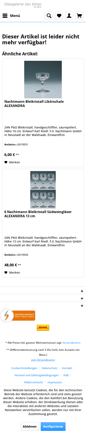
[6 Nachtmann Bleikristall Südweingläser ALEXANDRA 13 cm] (43, 190)
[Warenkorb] (79, 15)
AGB (65, 375)
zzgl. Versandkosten (43, 360)
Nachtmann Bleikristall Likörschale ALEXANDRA (34, 103)
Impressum (55, 382)
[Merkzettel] (59, 15)
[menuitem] (11, 15)
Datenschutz (49, 368)
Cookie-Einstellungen (24, 368)
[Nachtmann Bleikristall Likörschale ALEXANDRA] (43, 79)
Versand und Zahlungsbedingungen (36, 375)
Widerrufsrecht (33, 382)
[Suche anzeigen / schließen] (48, 15)
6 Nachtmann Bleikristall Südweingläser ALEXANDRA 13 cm (38, 214)
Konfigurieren (53, 426)
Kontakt (67, 368)
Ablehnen (30, 426)
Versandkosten (71, 342)
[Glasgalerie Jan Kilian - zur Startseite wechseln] (22, 5)
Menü (15, 15)
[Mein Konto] (69, 15)
